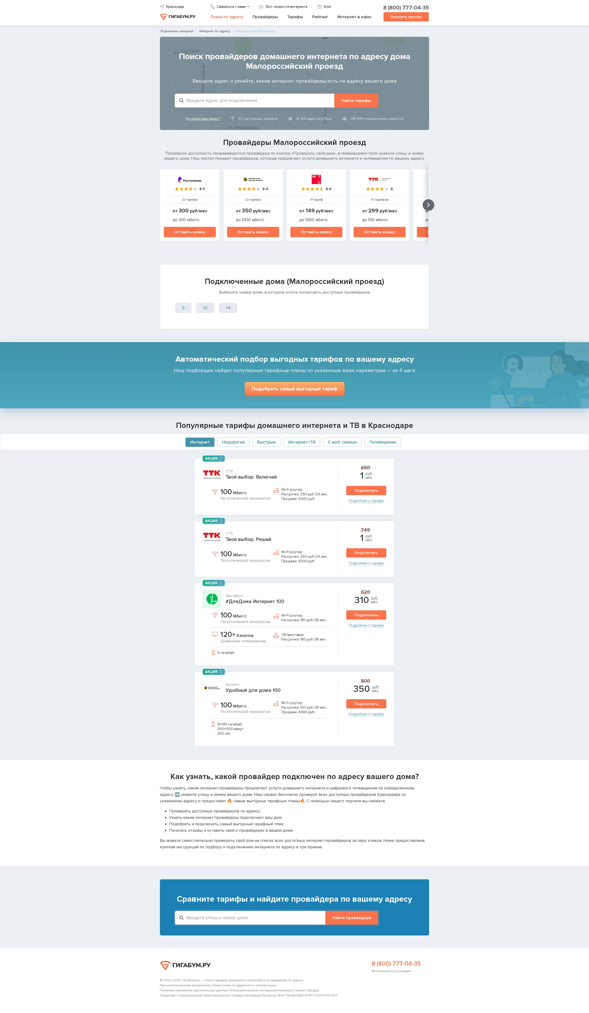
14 (228, 308)
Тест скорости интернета (286, 7)
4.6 (329, 189)
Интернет (200, 442)
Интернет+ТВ (301, 442)
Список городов (306, 990)
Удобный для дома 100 (253, 690)
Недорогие (233, 442)
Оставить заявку (189, 232)
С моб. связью (342, 442)
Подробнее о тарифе (366, 501)
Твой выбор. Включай (251, 477)
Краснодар (175, 7)
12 (205, 308)
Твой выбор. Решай (248, 539)
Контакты (286, 990)
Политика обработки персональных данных (194, 990)
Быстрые (266, 442)
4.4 (265, 189)
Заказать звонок (406, 16)
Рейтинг (320, 16)
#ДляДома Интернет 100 (255, 601)
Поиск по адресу (227, 16)
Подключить (366, 490)
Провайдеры (265, 16)
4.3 (202, 189)
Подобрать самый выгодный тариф (295, 389)
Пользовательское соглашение (253, 990)
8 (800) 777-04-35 (406, 7)
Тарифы (295, 16)
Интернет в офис (354, 16)
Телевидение (382, 442)
